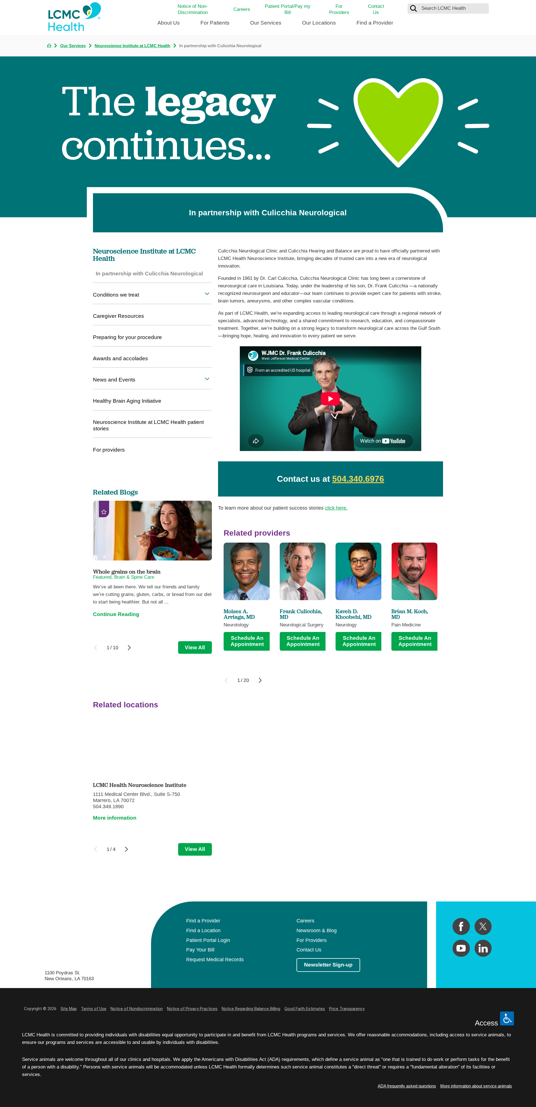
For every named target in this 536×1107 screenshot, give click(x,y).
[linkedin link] (483, 948)
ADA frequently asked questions (407, 1086)
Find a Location (203, 930)
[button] (207, 293)
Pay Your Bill (200, 950)
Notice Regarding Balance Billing (251, 1008)
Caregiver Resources (118, 316)
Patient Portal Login (208, 940)
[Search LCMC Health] (413, 8)
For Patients (214, 23)
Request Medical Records (215, 959)
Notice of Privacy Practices (192, 1008)
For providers (109, 450)
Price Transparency (347, 1008)
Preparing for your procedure (127, 337)
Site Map (69, 1008)
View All (195, 647)
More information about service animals (476, 1086)
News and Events (114, 380)
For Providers (339, 9)
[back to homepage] (49, 45)
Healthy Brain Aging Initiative (127, 401)
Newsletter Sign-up (328, 965)
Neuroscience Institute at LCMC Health (132, 46)
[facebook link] (461, 926)
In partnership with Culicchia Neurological (149, 273)
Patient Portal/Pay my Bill (287, 9)
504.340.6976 (358, 478)
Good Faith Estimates (304, 1008)
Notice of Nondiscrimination (137, 1008)
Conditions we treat (116, 295)
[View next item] (260, 680)
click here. (336, 508)
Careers (241, 9)
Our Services (265, 23)
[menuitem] (168, 25)
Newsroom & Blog (316, 930)
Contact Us (376, 9)
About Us (168, 23)
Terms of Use (93, 1008)
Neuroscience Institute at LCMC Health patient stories (148, 425)
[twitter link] (483, 926)
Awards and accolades (120, 358)
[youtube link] (461, 948)
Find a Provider (374, 23)
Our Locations (319, 23)
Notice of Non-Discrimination (193, 9)
